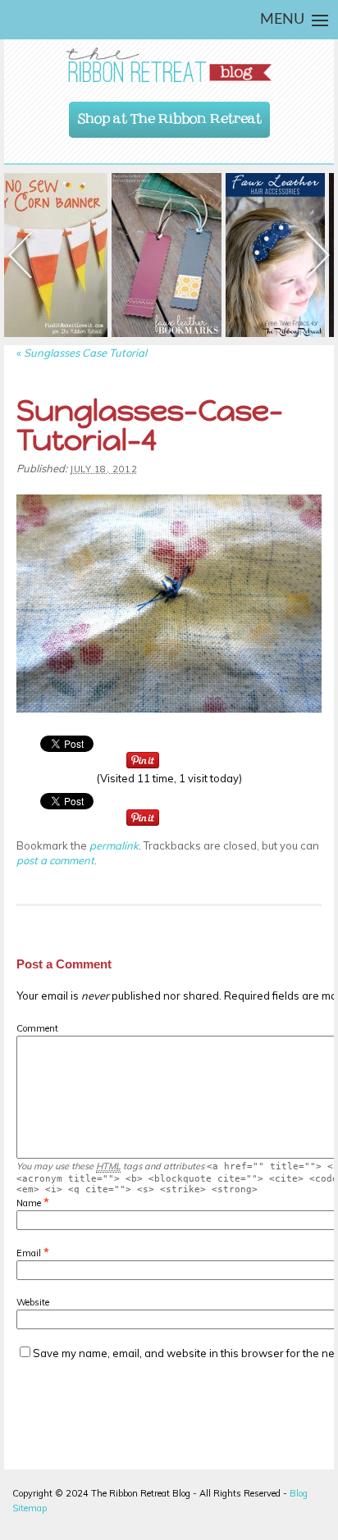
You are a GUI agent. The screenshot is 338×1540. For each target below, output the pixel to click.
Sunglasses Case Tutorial (81, 352)
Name (28, 1203)
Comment (37, 1028)
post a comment (55, 860)
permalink (114, 845)
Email (28, 1253)
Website (32, 1302)
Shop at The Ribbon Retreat (170, 115)
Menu (282, 19)
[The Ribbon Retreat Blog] (169, 65)
